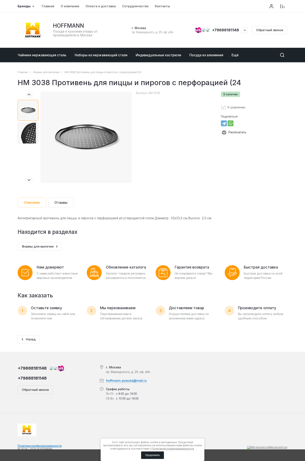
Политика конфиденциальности (40, 446)
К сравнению (236, 107)
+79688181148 (225, 30)
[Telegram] (224, 123)
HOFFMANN (68, 25)
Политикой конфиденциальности (173, 448)
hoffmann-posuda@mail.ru (126, 381)
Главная (23, 72)
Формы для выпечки (46, 72)
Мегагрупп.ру (278, 447)
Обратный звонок (269, 30)
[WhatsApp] (230, 123)
